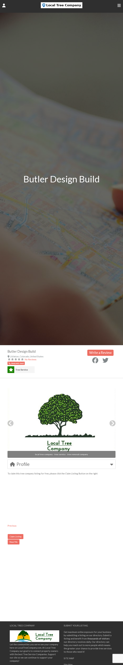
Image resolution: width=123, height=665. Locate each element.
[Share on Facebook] (95, 360)
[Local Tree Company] (61, 7)
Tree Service (21, 369)
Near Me (14, 542)
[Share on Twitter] (105, 360)
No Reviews (30, 359)
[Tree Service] (11, 369)
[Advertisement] (33, 572)
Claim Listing (15, 536)
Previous (12, 525)
